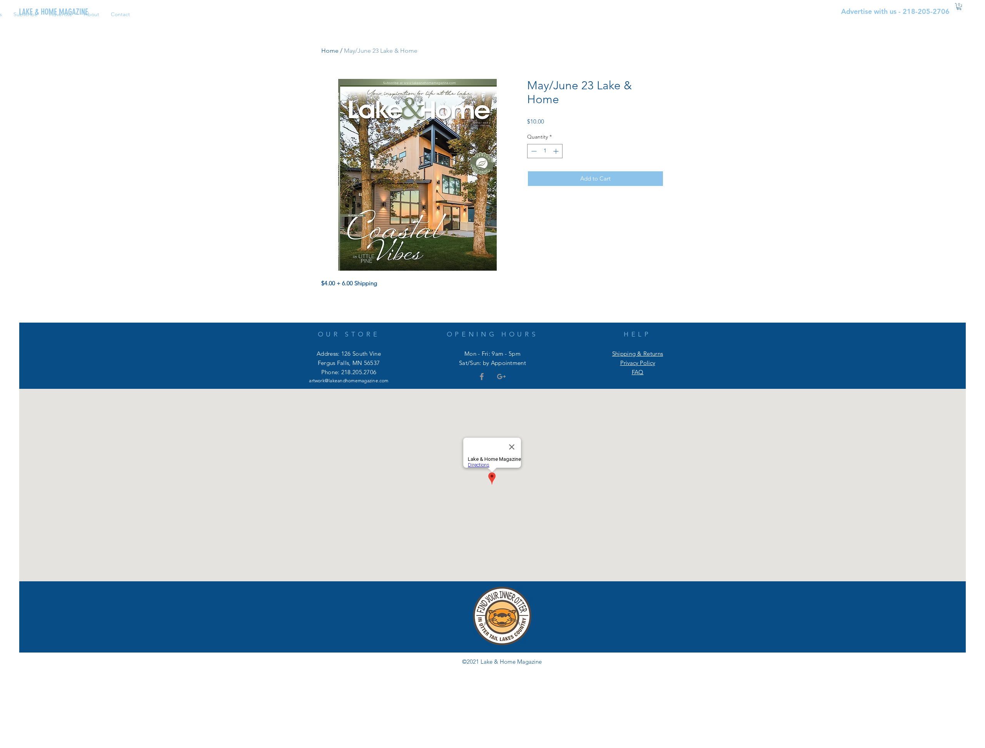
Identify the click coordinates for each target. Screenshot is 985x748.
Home (330, 50)
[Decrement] (533, 151)
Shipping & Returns (637, 353)
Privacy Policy (637, 362)
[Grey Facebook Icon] (481, 376)
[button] (959, 6)
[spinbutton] (545, 151)
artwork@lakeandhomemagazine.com (348, 380)
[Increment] (556, 151)
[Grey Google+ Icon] (501, 376)
